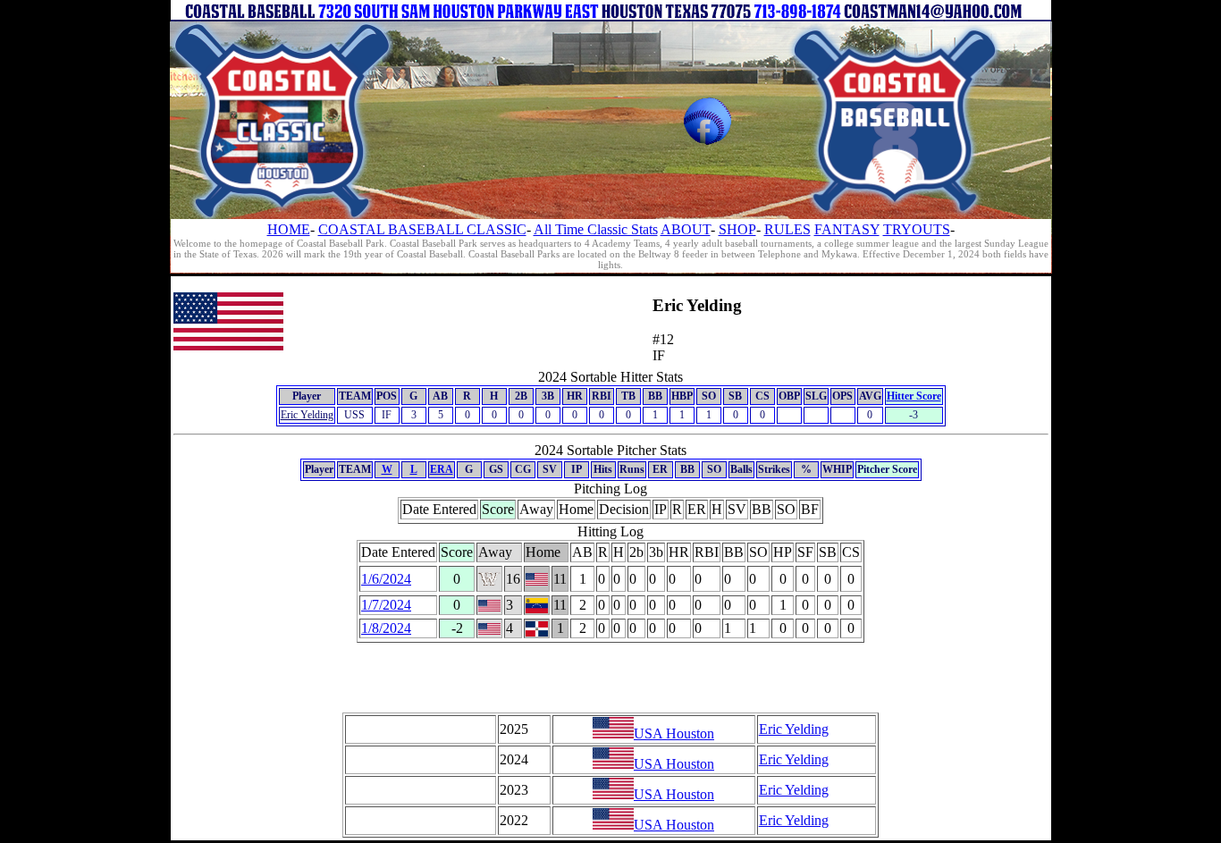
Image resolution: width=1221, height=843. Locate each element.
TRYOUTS (916, 229)
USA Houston (674, 733)
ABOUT (686, 229)
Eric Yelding (307, 415)
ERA (441, 469)
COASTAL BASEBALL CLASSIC (422, 229)
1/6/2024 (386, 578)
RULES (787, 229)
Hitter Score (914, 396)
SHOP (737, 229)
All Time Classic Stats (596, 229)
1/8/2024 (386, 628)
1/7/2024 (386, 604)
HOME (288, 229)
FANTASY (847, 229)
